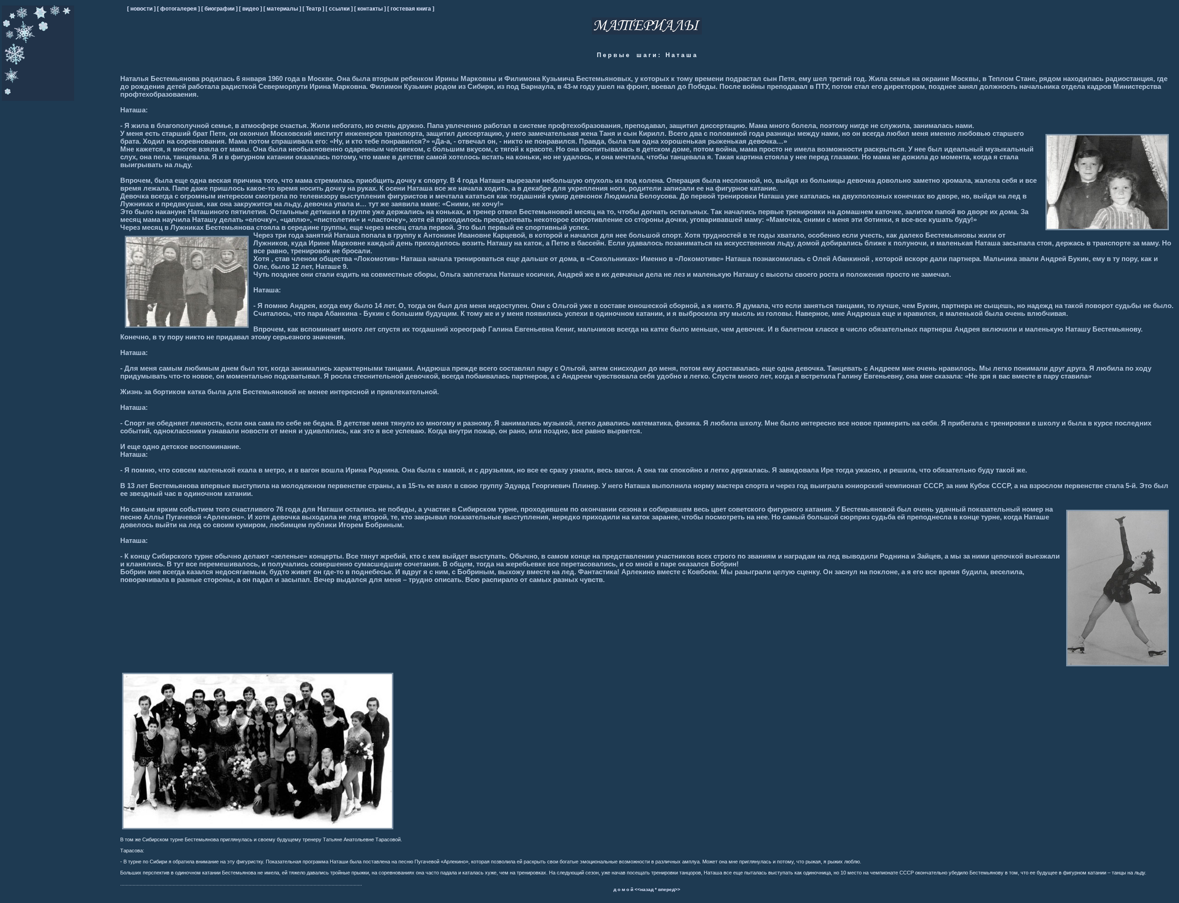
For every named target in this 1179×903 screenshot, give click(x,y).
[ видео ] (251, 9)
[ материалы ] (283, 9)
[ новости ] (141, 9)
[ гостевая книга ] (410, 9)
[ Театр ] (314, 9)
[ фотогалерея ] (179, 9)
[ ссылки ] (340, 9)
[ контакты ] (370, 9)
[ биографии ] (220, 9)
